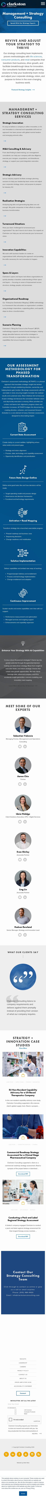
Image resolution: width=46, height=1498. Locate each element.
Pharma (35, 1144)
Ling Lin (23, 889)
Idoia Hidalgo (23, 814)
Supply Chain (20, 1082)
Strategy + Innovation (33, 1082)
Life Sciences (24, 1210)
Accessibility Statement (23, 1386)
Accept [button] (23, 1493)
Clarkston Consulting (13, 4)
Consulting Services (24, 1144)
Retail (25, 1414)
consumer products (10, 59)
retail (27, 59)
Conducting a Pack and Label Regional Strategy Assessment (23, 1219)
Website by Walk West (23, 1463)
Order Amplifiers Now (23, 1382)
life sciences (36, 56)
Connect (23, 1393)
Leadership (23, 1363)
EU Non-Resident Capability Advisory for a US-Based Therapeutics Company (23, 1092)
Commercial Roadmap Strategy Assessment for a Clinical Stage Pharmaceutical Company (23, 1155)
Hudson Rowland (23, 927)
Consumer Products (29, 1412)
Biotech (32, 1210)
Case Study (9, 1082)
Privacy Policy (23, 1370)
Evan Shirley (23, 851)
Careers (23, 1367)
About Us (23, 1378)
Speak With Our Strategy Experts (23, 23)
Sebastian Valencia (23, 735)
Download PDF (23, 1174)
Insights (23, 1359)
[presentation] (24, 1419)
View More (23, 1048)
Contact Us (23, 1374)
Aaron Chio (23, 776)
